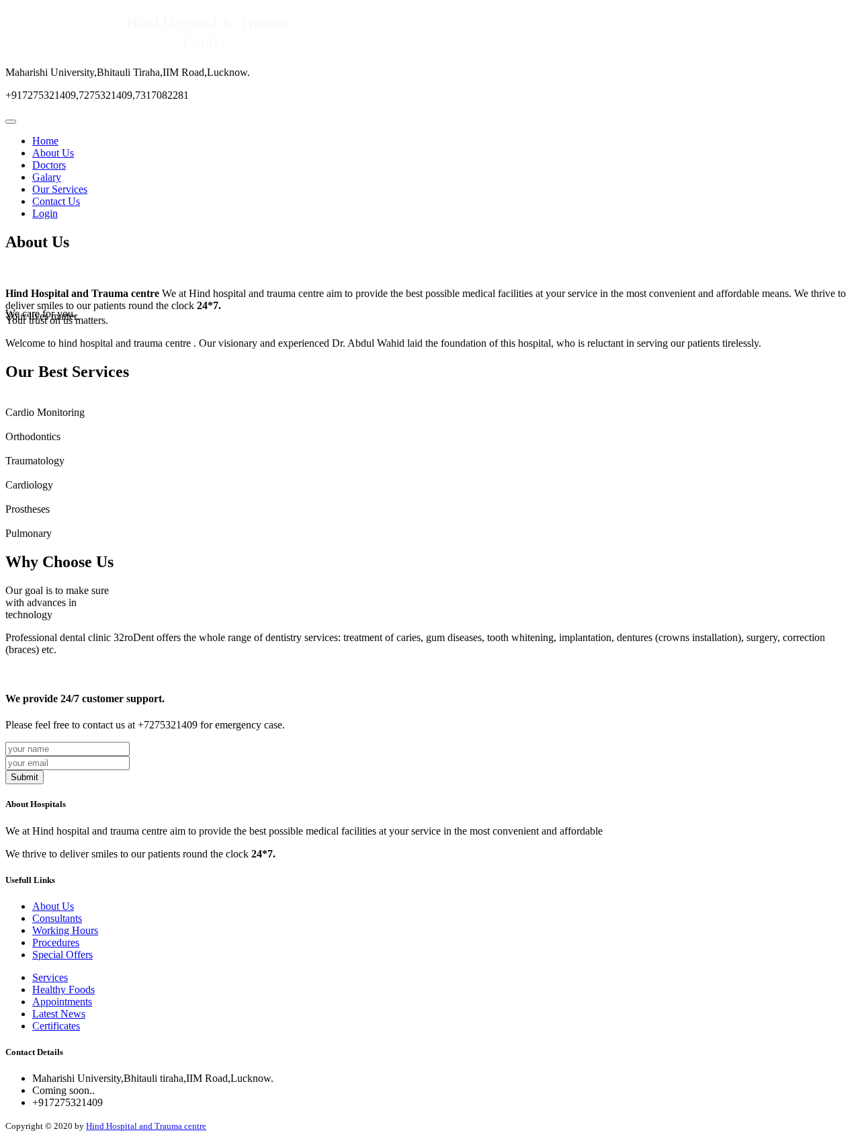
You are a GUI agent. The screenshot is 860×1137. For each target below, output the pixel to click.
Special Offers (62, 954)
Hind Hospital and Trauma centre (146, 1126)
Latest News (58, 1013)
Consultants (57, 918)
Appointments (62, 1001)
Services (50, 977)
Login (45, 213)
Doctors (49, 165)
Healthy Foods (63, 989)
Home (45, 140)
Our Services (59, 189)
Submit (24, 777)
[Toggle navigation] (10, 122)
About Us (53, 153)
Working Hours (65, 930)
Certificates (56, 1025)
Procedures (55, 942)
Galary (46, 177)
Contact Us (56, 201)
